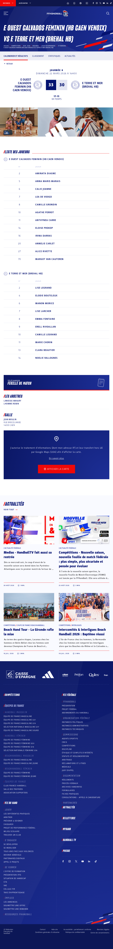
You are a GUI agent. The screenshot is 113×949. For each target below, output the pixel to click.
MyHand (67, 829)
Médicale (66, 767)
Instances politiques (72, 722)
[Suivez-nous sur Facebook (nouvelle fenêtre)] (93, 3)
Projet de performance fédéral (19, 828)
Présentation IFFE (12, 875)
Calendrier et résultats (16, 56)
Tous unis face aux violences (19, 851)
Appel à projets (11, 862)
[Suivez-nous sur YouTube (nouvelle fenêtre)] (104, 3)
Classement (38, 56)
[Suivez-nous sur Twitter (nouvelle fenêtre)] (100, 3)
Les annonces (10, 902)
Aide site (54, 929)
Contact (43, 929)
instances (6, 3)
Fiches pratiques (70, 794)
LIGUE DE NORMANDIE (48, 46)
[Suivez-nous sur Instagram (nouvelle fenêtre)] (97, 3)
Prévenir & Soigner (13, 821)
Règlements (68, 780)
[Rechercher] (107, 13)
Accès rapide (23, 3)
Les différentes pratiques (17, 814)
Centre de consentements (100, 933)
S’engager (11, 840)
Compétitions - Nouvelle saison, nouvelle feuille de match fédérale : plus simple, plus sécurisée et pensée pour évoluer (83, 559)
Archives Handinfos (72, 787)
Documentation (71, 776)
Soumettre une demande (16, 909)
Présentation (68, 706)
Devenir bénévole (12, 855)
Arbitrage (67, 760)
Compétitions (16, 46)
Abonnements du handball (75, 713)
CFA (5, 882)
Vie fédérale (69, 695)
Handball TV (69, 840)
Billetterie (69, 818)
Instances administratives (75, 726)
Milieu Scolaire (11, 831)
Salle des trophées (13, 789)
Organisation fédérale (76, 718)
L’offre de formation (14, 871)
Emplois (9, 898)
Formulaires (68, 790)
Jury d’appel (68, 770)
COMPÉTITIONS (68, 746)
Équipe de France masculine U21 (20, 720)
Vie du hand (11, 803)
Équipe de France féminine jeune (20, 776)
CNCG (64, 742)
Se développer (11, 844)
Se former (10, 867)
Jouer (8, 810)
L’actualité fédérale (12, 548)
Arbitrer (8, 817)
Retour (9, 64)
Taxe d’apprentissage (14, 893)
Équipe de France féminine (17, 740)
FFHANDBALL (69, 702)
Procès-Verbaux (70, 783)
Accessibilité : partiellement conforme (77, 929)
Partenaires (70, 803)
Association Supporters (16, 793)
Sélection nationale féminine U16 (20, 750)
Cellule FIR (9, 889)
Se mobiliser (10, 848)
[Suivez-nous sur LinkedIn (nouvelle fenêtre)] (107, 3)
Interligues (77, 625)
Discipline (67, 749)
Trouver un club (12, 835)
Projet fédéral (69, 709)
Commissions (70, 735)
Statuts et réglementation (75, 756)
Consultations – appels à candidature (81, 797)
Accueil (6, 46)
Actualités (70, 56)
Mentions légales (103, 929)
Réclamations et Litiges (74, 763)
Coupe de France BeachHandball (31, 625)
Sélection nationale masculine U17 (21, 727)
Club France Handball (15, 786)
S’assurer (8, 824)
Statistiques (54, 56)
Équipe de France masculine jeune (21, 763)
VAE (5, 885)
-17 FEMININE (62, 46)
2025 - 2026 (26, 46)
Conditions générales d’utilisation (47, 932)
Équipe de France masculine (18, 716)
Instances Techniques (73, 729)
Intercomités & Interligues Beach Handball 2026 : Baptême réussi (82, 632)
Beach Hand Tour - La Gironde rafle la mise (29, 632)
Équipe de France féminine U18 (19, 747)
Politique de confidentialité (75, 932)
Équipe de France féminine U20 (19, 743)
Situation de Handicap (15, 878)
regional (36, 46)
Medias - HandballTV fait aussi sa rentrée (28, 554)
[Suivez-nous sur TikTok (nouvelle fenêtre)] (111, 3)
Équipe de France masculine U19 (20, 723)
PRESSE (66, 850)
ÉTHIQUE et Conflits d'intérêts (77, 753)
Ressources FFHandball (18, 914)
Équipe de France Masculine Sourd (21, 730)
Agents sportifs (70, 739)
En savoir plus (56, 458)
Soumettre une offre (14, 905)
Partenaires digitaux (14, 858)
